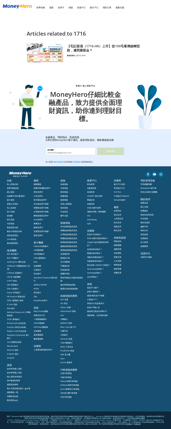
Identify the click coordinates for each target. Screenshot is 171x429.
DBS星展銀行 (39, 254)
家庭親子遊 (65, 258)
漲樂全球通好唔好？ (95, 257)
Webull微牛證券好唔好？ (97, 238)
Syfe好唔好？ (92, 277)
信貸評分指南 (146, 257)
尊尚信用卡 (38, 192)
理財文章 (107, 7)
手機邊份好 (65, 266)
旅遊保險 (64, 184)
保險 (71, 7)
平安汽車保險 (66, 397)
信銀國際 (37, 266)
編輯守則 (144, 226)
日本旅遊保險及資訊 (68, 226)
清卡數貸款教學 (13, 380)
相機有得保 (65, 273)
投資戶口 (81, 7)
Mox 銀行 (11, 308)
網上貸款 (10, 192)
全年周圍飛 (65, 262)
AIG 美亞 (64, 303)
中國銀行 (64, 319)
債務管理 (117, 249)
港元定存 (117, 214)
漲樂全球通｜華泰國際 (96, 211)
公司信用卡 (38, 196)
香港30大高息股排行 (95, 303)
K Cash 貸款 (12, 304)
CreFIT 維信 (12, 280)
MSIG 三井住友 (66, 346)
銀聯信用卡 (38, 227)
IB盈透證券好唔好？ (95, 261)
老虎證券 (91, 192)
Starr (62, 358)
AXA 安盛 (64, 299)
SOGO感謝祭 (39, 323)
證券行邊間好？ (93, 291)
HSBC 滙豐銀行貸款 (15, 300)
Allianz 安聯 (65, 307)
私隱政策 (144, 238)
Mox (35, 262)
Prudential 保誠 (67, 350)
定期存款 (117, 210)
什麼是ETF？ (92, 299)
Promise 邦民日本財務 (16, 327)
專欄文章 (117, 272)
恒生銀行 (37, 273)
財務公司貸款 (12, 204)
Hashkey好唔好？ (94, 273)
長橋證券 (91, 204)
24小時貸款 (12, 239)
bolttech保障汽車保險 (69, 385)
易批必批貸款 (12, 235)
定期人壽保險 (66, 204)
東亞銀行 (37, 292)
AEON (36, 288)
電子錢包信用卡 (40, 200)
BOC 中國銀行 (13, 258)
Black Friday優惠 (41, 311)
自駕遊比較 (65, 269)
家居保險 (64, 192)
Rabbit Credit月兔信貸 (16, 331)
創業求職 (117, 269)
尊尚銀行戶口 (119, 188)
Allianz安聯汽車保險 (69, 381)
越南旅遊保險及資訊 (68, 246)
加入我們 (144, 242)
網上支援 (144, 207)
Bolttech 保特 (66, 323)
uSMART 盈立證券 (95, 196)
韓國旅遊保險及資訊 (68, 238)
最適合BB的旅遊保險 (69, 288)
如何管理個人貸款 (14, 372)
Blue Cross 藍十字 (68, 327)
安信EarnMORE (40, 284)
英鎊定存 (117, 226)
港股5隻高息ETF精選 (95, 295)
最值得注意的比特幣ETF (97, 311)
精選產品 (144, 210)
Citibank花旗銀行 (41, 246)
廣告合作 (144, 230)
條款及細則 (145, 222)
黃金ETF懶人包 (93, 307)
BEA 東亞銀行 (12, 254)
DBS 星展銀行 (13, 284)
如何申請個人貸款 (14, 368)
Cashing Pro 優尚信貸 (16, 262)
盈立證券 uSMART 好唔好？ (99, 265)
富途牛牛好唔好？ (94, 234)
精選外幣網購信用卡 (42, 188)
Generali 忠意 (66, 339)
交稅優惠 (37, 331)
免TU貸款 (11, 211)
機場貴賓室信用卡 (41, 215)
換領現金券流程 (147, 214)
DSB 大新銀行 (13, 288)
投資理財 (117, 253)
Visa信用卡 (38, 219)
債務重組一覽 (12, 392)
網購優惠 (37, 184)
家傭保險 (64, 196)
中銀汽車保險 (66, 377)
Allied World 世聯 (68, 311)
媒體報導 (144, 246)
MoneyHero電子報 (148, 188)
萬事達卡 (37, 223)
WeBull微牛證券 (94, 207)
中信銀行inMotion (121, 196)
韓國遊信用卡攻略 (41, 207)
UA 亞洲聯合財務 (14, 342)
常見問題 (144, 218)
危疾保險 (64, 207)
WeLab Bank (12, 346)
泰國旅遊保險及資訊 (68, 230)
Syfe (89, 223)
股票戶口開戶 (92, 287)
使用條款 (128, 424)
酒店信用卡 (38, 235)
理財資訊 (117, 241)
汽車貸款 (10, 223)
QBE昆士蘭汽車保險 (68, 393)
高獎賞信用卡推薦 (41, 231)
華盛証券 (91, 200)
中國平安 (64, 331)
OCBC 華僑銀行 (13, 319)
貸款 (51, 7)
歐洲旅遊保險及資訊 (68, 242)
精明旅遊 (117, 265)
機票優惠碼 (38, 339)
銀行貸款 (10, 200)
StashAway (92, 219)
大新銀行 (37, 269)
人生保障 (117, 261)
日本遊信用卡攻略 (41, 204)
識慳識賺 (117, 245)
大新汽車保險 (66, 373)
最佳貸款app (12, 400)
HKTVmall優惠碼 (41, 327)
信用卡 (61, 7)
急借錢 (10, 215)
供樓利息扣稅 (12, 396)
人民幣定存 (118, 218)
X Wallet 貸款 (12, 354)
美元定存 (117, 222)
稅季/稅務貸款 (13, 188)
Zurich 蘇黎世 (66, 362)
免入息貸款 (11, 207)
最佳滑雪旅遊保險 (67, 284)
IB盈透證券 (91, 188)
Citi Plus (117, 192)
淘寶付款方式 (39, 315)
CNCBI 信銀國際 (14, 277)
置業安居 (117, 257)
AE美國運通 (38, 250)
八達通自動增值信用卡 (43, 349)
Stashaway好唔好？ (95, 269)
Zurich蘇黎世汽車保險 (69, 389)
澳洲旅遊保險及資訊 (68, 250)
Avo (62, 315)
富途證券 (91, 184)
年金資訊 (64, 211)
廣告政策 (144, 234)
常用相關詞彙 (146, 184)
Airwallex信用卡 (40, 300)
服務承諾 (144, 203)
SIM (35, 296)
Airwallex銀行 (120, 200)
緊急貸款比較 (12, 227)
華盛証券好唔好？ (94, 253)
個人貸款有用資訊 (14, 376)
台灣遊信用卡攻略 (41, 211)
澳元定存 (117, 230)
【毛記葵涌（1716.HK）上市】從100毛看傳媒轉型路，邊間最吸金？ (103, 48)
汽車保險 (64, 188)
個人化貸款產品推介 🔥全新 (18, 388)
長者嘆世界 (65, 254)
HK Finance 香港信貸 (16, 296)
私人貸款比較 (12, 184)
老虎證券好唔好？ (94, 249)
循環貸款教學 (12, 384)
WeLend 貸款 (12, 350)
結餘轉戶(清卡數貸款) (16, 196)
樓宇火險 (64, 215)
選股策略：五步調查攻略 (97, 315)
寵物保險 (64, 200)
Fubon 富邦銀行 (14, 292)
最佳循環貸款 (12, 243)
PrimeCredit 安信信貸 (16, 323)
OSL (89, 215)
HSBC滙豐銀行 (40, 258)
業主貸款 (10, 219)
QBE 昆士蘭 (65, 354)
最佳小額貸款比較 (14, 231)
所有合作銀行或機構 (149, 192)
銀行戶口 (94, 7)
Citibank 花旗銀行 (14, 273)
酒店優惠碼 (38, 335)
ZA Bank (10, 358)
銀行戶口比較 (119, 184)
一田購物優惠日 (40, 319)
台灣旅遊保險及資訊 (68, 234)
